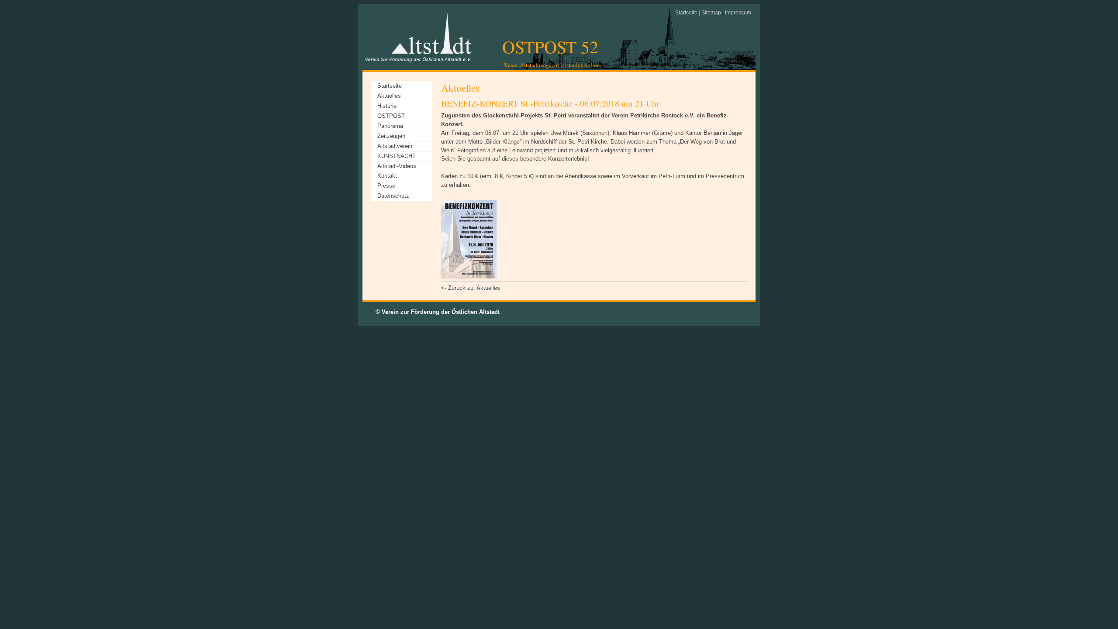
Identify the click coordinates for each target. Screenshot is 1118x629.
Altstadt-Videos (396, 166)
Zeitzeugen (391, 136)
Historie (387, 106)
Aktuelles (389, 96)
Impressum (738, 13)
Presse (386, 185)
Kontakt (387, 175)
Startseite (686, 13)
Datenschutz (393, 195)
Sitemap (711, 13)
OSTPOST (391, 116)
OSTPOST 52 (550, 46)
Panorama (390, 126)
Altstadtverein (394, 146)
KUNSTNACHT (396, 156)
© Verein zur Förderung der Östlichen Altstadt (438, 312)
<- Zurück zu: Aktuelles (470, 288)
